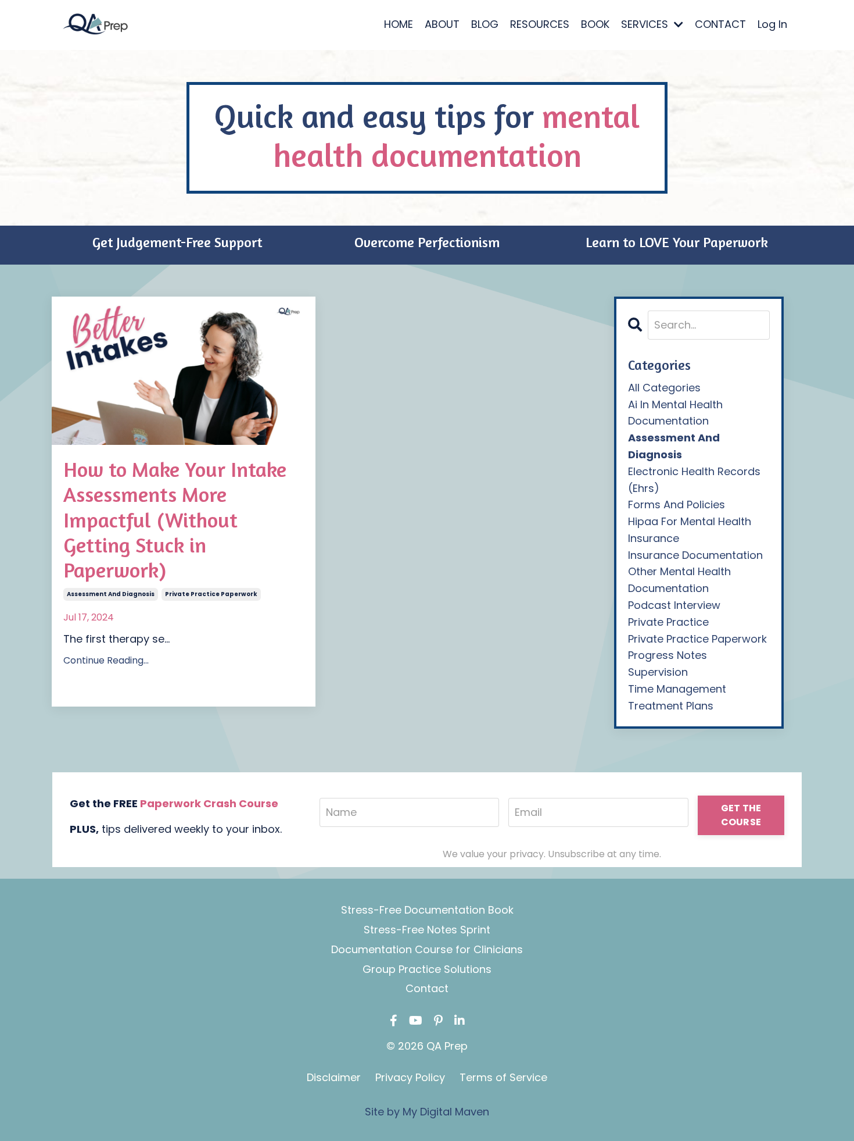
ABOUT (442, 24)
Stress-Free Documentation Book (427, 910)
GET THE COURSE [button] (741, 815)
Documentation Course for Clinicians (427, 949)
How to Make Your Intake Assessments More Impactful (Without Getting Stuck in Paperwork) (174, 519)
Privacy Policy (410, 1077)
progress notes (667, 655)
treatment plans (670, 705)
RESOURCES (539, 24)
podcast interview (674, 605)
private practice (668, 622)
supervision (658, 672)
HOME (398, 24)
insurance (653, 538)
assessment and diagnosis (111, 594)
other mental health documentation (679, 580)
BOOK (595, 24)
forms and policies (676, 504)
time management (677, 689)
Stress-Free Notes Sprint (427, 929)
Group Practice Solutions (427, 969)
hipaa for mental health (689, 521)
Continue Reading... (106, 660)
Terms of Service (503, 1077)
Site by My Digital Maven (427, 1111)
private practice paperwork (211, 594)
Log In (772, 24)
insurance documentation (695, 555)
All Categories (664, 387)
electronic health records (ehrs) (694, 479)
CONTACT (720, 24)
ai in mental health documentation (675, 413)
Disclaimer (334, 1077)
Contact (427, 988)
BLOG (484, 24)
